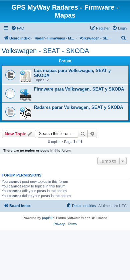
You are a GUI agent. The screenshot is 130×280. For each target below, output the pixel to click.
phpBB (47, 218)
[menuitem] (17, 28)
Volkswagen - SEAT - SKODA (45, 50)
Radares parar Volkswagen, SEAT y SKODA (78, 107)
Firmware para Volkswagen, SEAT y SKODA (79, 89)
